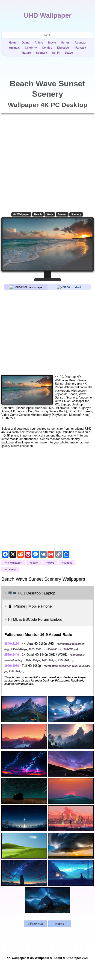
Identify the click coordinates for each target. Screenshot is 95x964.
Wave (50, 214)
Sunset (62, 214)
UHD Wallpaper (47, 15)
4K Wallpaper (21, 214)
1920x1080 (11, 665)
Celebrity (31, 47)
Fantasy (80, 47)
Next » (59, 924)
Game (26, 42)
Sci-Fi (55, 52)
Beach (38, 214)
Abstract (80, 42)
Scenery (41, 52)
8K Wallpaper (39, 958)
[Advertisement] (47, 332)
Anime (39, 42)
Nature (26, 52)
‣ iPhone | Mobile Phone (28, 606)
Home (13, 42)
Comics (47, 47)
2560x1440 (11, 654)
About (57, 958)
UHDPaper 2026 (77, 958)
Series (65, 42)
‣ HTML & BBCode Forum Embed (33, 619)
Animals (14, 47)
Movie (52, 42)
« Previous (35, 924)
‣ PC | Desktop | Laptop (30, 593)
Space (69, 52)
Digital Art (63, 47)
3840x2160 (11, 643)
